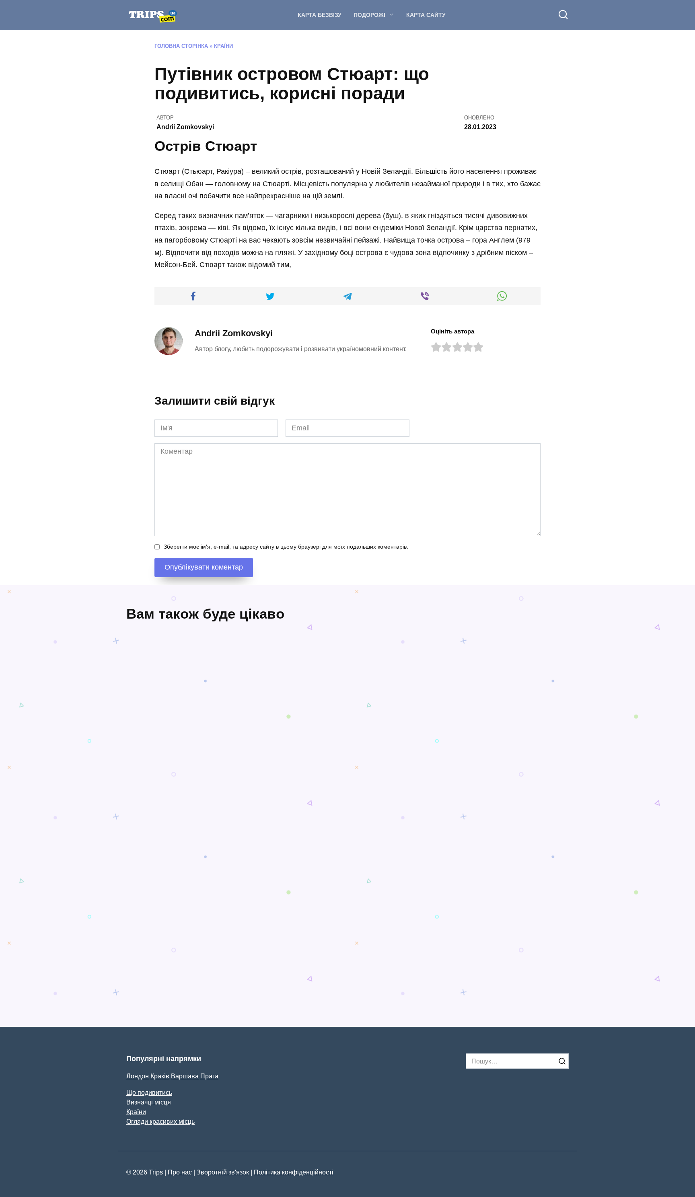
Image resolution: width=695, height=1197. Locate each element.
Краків (159, 1076)
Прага (209, 1076)
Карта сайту (426, 15)
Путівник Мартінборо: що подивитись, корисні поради (289, 945)
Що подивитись (149, 1092)
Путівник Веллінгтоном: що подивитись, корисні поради (442, 969)
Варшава (185, 1076)
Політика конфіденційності (293, 1172)
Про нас (180, 1172)
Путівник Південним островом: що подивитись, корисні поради (397, 779)
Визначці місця (148, 1102)
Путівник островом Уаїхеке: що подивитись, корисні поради (219, 809)
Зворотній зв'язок (223, 1172)
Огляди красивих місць (160, 1121)
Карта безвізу (319, 15)
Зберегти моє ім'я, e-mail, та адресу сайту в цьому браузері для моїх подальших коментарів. (286, 546)
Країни (223, 46)
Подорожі (369, 15)
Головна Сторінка (181, 46)
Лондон (137, 1076)
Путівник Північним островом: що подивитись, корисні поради (511, 779)
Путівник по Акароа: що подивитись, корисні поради (173, 945)
